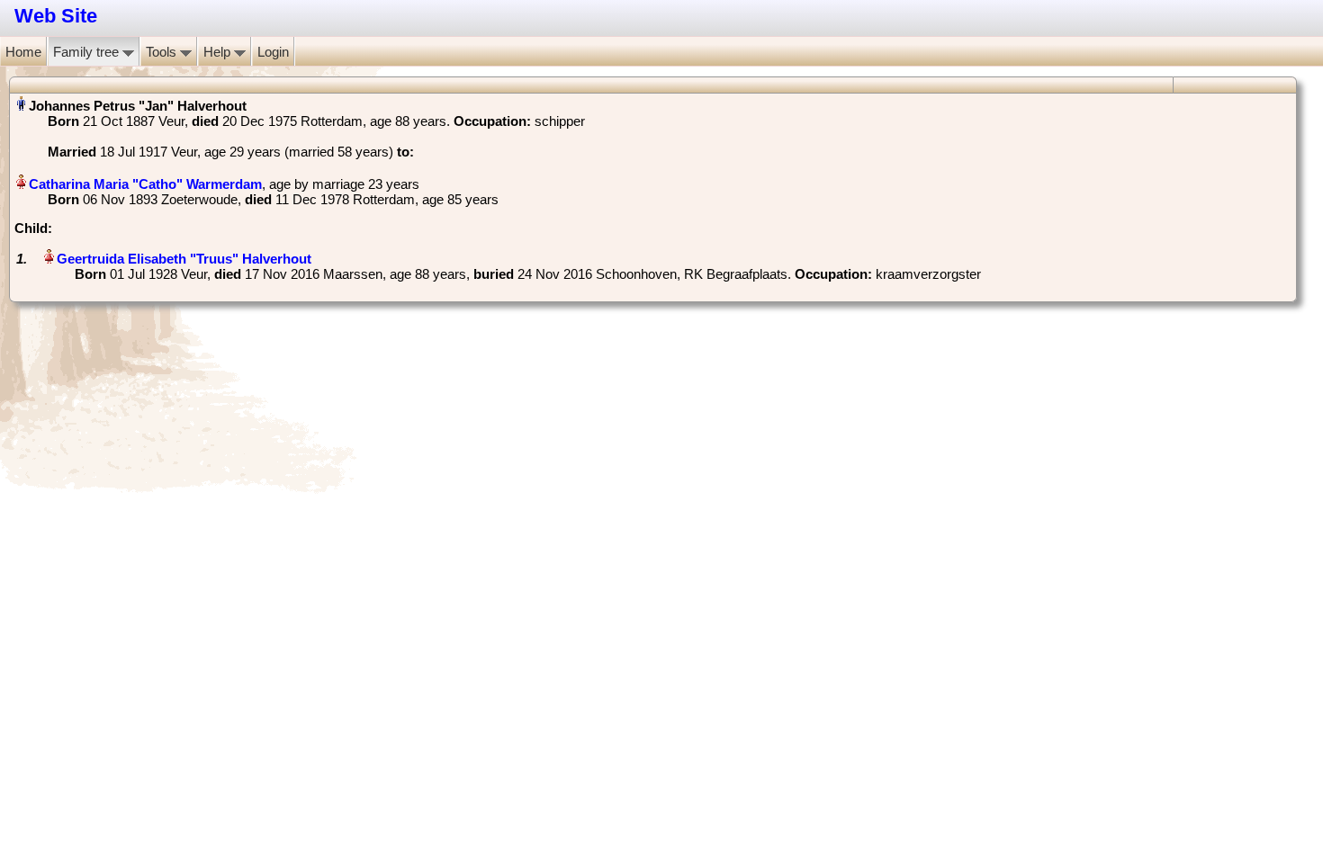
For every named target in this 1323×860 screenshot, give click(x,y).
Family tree (87, 51)
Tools (163, 51)
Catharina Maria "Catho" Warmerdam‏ (145, 184)
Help (218, 51)
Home (23, 51)
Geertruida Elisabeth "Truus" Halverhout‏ (184, 258)
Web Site (55, 15)
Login (273, 51)
